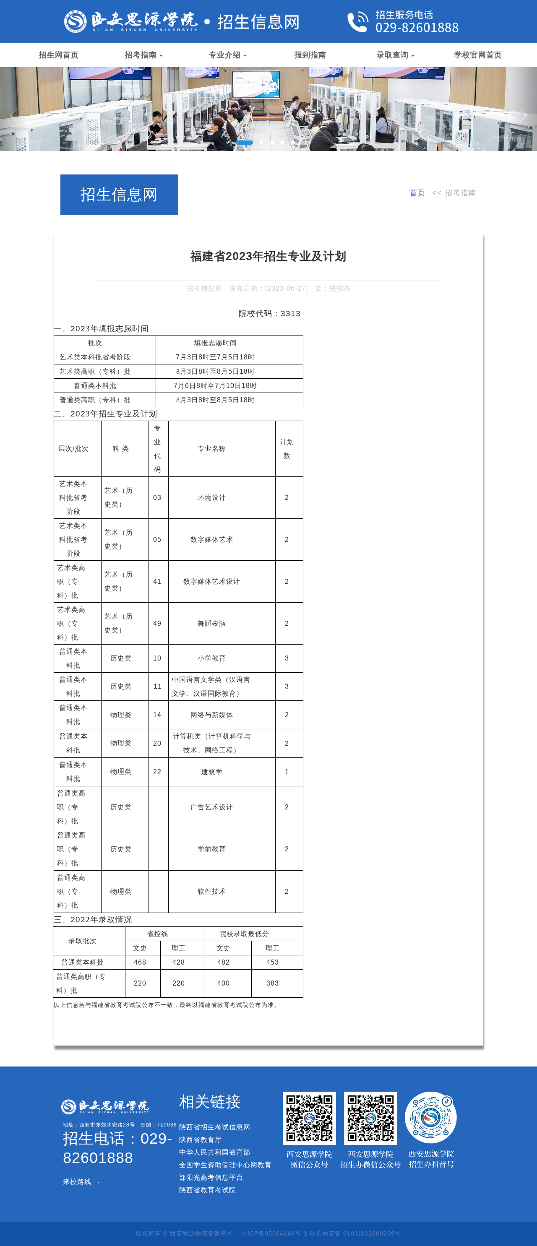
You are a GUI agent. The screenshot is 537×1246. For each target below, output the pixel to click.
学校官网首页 (478, 55)
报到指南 (310, 55)
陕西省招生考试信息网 (214, 1127)
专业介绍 (225, 55)
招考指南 (141, 55)
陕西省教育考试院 (207, 1190)
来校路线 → (82, 1181)
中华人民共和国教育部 (214, 1152)
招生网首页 (59, 55)
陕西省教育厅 (200, 1139)
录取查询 (393, 55)
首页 (417, 193)
